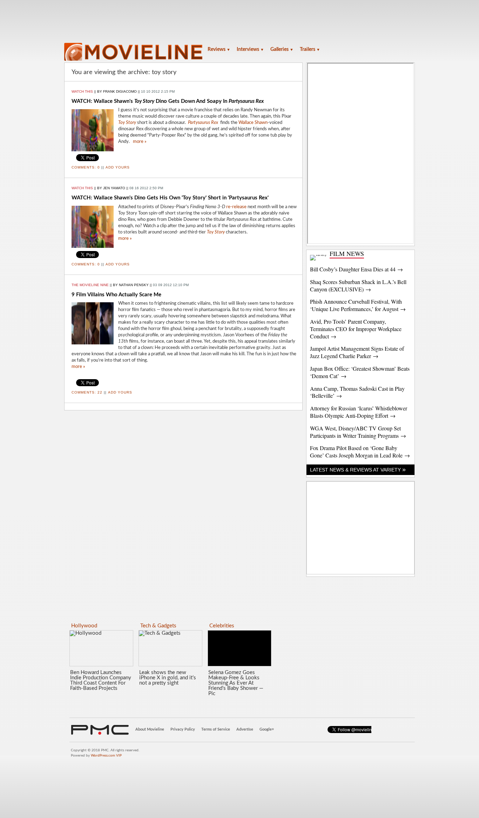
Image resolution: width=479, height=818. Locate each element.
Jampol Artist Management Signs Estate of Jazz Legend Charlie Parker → (357, 352)
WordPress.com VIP (106, 755)
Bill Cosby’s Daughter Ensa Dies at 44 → (356, 269)
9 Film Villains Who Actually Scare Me (116, 294)
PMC (100, 730)
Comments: (86, 167)
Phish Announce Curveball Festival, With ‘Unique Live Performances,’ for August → (358, 305)
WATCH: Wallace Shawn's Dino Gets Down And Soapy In (168, 101)
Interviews (250, 49)
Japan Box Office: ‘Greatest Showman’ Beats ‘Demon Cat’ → (360, 372)
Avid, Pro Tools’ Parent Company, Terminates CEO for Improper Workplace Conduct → (356, 329)
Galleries (282, 49)
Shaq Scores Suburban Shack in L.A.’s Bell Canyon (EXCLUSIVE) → (358, 285)
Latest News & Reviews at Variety (358, 470)
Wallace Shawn (253, 122)
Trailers (310, 49)
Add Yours (118, 167)
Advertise (244, 729)
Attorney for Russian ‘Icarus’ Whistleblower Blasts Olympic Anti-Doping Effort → (358, 411)
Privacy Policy (182, 729)
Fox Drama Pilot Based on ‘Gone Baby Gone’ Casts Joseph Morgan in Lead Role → (360, 451)
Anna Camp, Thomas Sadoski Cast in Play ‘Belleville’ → (357, 392)
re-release (236, 207)
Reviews (219, 49)
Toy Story (216, 232)
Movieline (134, 52)
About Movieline (149, 729)
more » (140, 141)
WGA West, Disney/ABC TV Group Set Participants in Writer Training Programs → (358, 431)
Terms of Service (215, 729)
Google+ (266, 729)
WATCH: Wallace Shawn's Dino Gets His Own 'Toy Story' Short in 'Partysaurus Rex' (170, 197)
